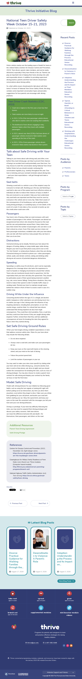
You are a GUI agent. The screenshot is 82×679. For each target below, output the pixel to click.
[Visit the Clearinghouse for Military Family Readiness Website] (21, 674)
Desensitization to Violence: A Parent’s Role (70, 71)
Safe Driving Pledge (17, 433)
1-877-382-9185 (51, 643)
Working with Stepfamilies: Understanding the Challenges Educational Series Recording (70, 139)
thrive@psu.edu (33, 643)
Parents (67, 168)
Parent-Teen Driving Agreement (22, 429)
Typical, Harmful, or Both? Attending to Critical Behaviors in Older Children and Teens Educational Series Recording (69, 114)
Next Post (42, 503)
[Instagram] (67, 645)
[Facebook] (64, 645)
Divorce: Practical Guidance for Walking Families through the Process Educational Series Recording (69, 54)
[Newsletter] (71, 645)
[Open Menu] (73, 3)
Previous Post (17, 503)
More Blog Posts (65, 581)
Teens (66, 176)
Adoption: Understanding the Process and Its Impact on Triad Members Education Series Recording (70, 87)
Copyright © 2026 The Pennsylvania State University (59, 676)
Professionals (69, 172)
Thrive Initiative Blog (41, 11)
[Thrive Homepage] (14, 627)
